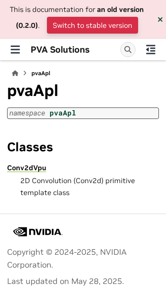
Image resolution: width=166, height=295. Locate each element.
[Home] (15, 73)
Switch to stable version (92, 25)
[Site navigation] (15, 49)
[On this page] (151, 49)
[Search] (127, 49)
